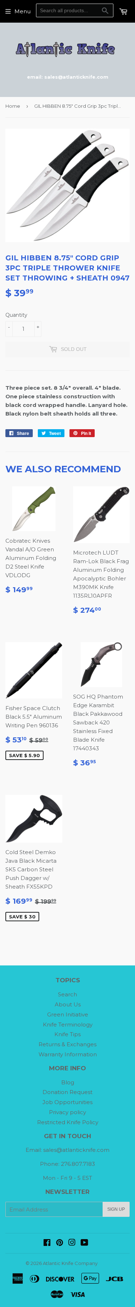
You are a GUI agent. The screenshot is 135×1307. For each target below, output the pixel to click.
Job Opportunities (67, 1102)
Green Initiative (67, 1014)
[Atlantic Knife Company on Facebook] (47, 1243)
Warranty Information (68, 1054)
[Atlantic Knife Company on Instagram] (72, 1243)
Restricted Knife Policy (67, 1122)
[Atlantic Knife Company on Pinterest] (59, 1243)
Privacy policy (67, 1112)
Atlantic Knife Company (70, 1263)
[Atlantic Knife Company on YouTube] (84, 1243)
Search (67, 994)
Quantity (16, 315)
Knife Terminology (68, 1024)
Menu (22, 11)
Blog (67, 1082)
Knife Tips (67, 1034)
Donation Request (67, 1092)
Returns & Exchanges (67, 1044)
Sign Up (116, 1209)
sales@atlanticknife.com (76, 1149)
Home (12, 106)
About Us (68, 1004)
